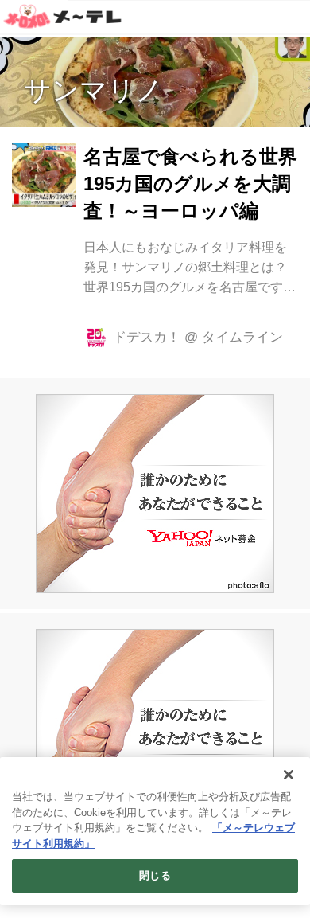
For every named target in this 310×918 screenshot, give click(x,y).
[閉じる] (288, 774)
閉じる (154, 875)
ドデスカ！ (146, 337)
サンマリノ (93, 90)
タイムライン (242, 337)
